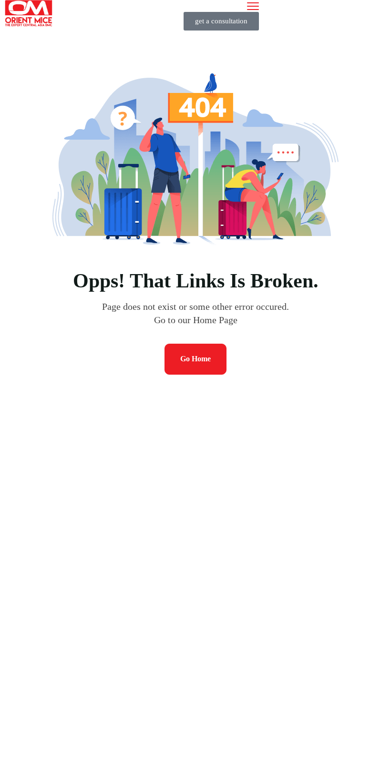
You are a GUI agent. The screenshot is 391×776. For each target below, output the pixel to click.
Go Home (195, 359)
